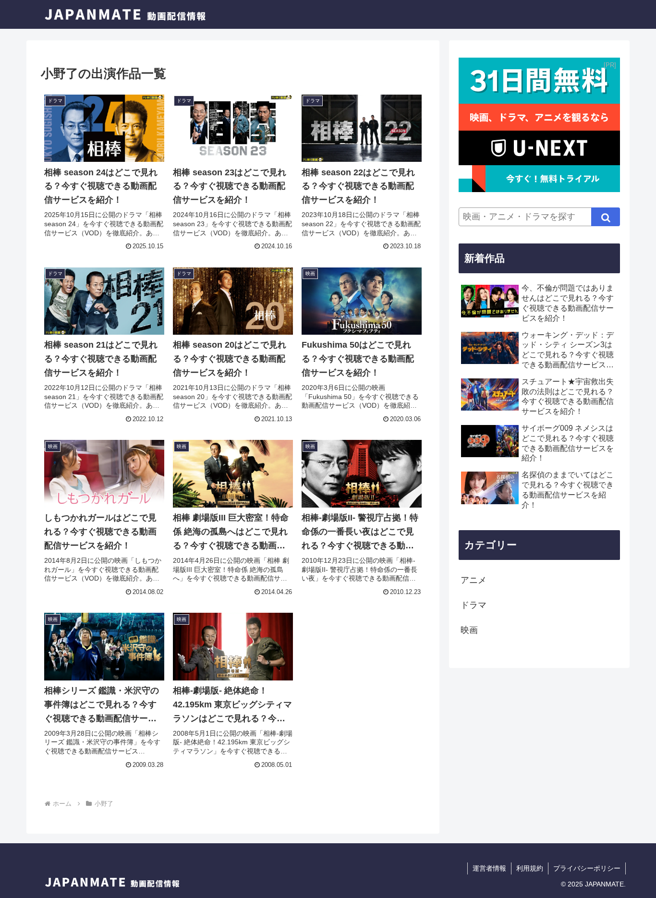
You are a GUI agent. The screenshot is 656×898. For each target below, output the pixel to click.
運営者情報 (489, 868)
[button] (605, 216)
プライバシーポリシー (586, 868)
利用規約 (529, 868)
